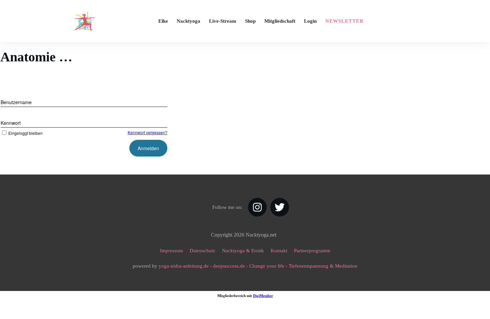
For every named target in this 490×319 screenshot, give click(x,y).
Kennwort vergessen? (147, 132)
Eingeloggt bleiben (25, 133)
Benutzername (16, 102)
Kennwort (11, 122)
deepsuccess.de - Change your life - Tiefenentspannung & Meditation (285, 266)
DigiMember (263, 296)
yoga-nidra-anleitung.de (184, 266)
